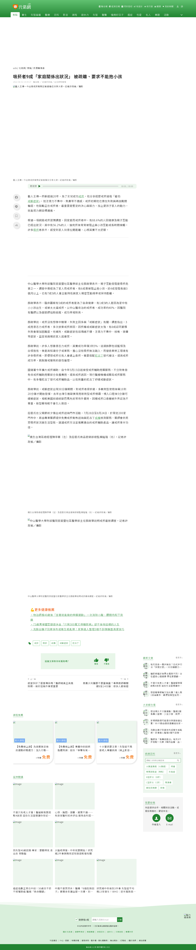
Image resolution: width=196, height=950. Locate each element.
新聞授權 (75, 941)
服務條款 (85, 940)
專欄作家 (129, 932)
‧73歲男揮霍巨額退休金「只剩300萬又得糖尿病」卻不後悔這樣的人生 (75, 624)
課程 (74, 14)
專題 (157, 14)
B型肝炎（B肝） (154, 777)
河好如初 (127, 6)
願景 (158, 6)
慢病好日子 (117, 14)
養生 (24, 14)
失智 (95, 14)
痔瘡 (173, 766)
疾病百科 (101, 932)
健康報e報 (84, 919)
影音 (65, 14)
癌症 (130, 14)
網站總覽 (142, 941)
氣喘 (162, 787)
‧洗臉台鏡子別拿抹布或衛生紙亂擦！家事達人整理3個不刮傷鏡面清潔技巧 (77, 629)
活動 (166, 14)
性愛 (139, 14)
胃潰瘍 (168, 782)
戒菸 (81, 196)
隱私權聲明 (103, 940)
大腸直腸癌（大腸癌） (156, 766)
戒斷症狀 (33, 201)
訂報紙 (123, 941)
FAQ (61, 940)
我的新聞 (168, 6)
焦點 (15, 14)
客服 (67, 940)
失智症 (172, 771)
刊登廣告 (53, 941)
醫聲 (104, 14)
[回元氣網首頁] (25, 6)
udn (15, 68)
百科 (56, 14)
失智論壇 (36, 14)
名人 (148, 14)
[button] (182, 14)
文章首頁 (119, 932)
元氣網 (22, 68)
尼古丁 (99, 355)
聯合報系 (114, 941)
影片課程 (19, 740)
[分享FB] (16, 197)
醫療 (47, 14)
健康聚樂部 (79, 932)
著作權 (94, 940)
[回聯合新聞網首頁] (15, 6)
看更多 (179, 657)
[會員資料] (177, 6)
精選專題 (90, 932)
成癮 (98, 418)
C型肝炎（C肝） (154, 782)
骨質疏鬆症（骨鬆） (155, 771)
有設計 (139, 6)
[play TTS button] (39, 186)
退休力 (85, 14)
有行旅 (149, 6)
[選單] (181, 6)
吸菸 (36, 230)
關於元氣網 (67, 932)
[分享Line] (16, 206)
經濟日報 (115, 6)
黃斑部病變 (151, 787)
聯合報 (104, 6)
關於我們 (132, 941)
